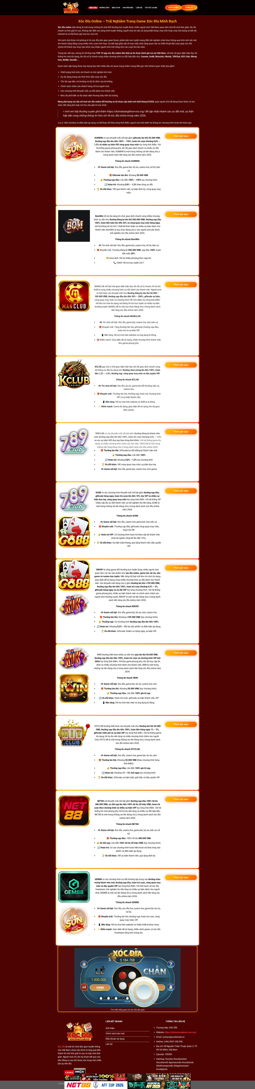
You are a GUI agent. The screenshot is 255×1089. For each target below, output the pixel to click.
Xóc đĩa (93, 8)
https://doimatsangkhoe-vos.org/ (125, 111)
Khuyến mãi (128, 8)
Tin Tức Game (151, 8)
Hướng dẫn (104, 8)
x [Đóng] (69, 1072)
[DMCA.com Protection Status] (80, 1071)
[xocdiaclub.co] (71, 7)
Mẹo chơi (116, 8)
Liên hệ (139, 8)
